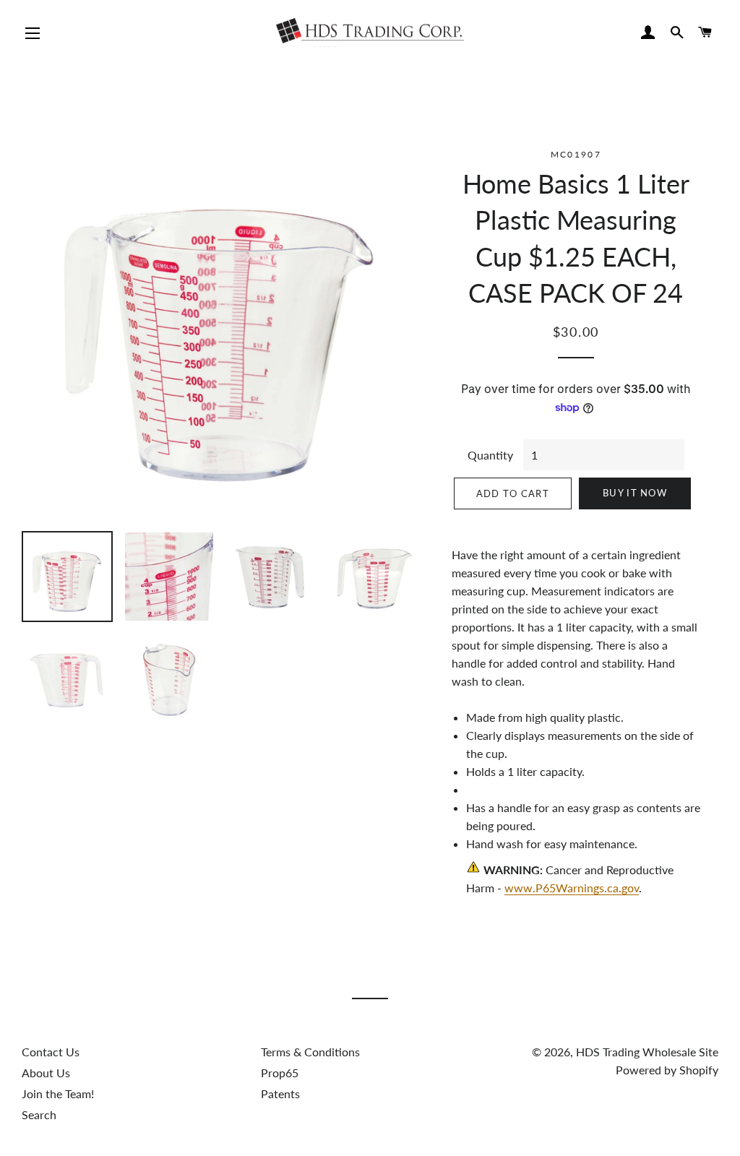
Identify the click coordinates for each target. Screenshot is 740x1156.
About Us (46, 1072)
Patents (280, 1093)
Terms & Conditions (310, 1051)
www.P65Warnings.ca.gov (571, 887)
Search (39, 1114)
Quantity (490, 455)
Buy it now (635, 493)
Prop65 (279, 1072)
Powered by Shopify (667, 1070)
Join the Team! (58, 1093)
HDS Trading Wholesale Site (647, 1051)
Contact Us (50, 1051)
